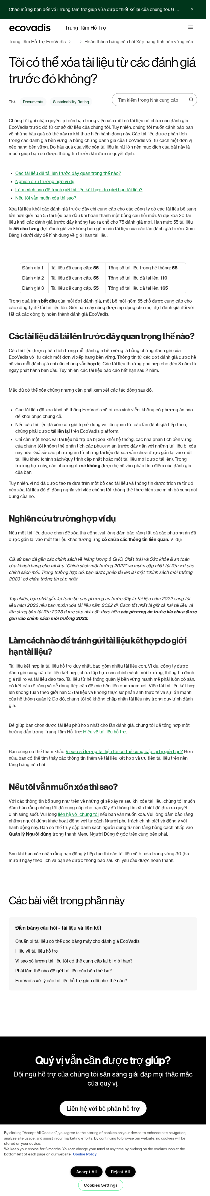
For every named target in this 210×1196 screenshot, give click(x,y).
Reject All (120, 1171)
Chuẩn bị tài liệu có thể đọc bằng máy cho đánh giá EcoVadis (77, 941)
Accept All (86, 1171)
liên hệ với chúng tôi (78, 814)
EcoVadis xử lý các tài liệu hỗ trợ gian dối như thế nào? (71, 980)
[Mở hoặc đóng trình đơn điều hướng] (190, 27)
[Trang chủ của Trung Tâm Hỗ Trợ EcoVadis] (30, 27)
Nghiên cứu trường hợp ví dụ (44, 181)
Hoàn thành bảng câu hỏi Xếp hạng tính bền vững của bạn (140, 41)
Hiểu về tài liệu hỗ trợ (104, 731)
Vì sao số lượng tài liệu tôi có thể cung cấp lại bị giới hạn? (124, 751)
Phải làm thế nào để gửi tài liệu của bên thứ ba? (63, 970)
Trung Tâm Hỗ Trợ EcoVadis (37, 41)
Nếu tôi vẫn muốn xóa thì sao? (45, 197)
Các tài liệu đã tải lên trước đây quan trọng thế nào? (68, 173)
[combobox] (153, 100)
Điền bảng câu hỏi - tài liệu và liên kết (58, 927)
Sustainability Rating (71, 101)
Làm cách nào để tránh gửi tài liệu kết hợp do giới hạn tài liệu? (78, 189)
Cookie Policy (85, 1154)
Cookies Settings (100, 1185)
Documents (33, 101)
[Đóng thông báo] (192, 9)
